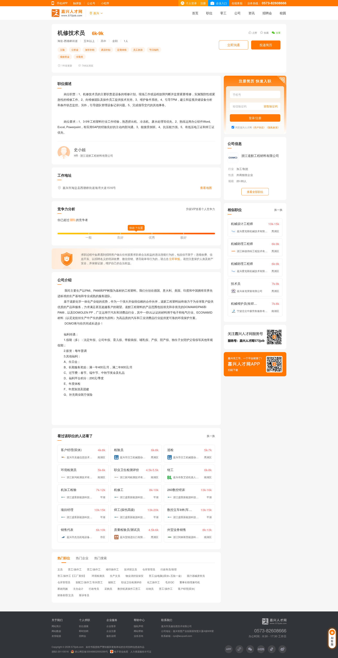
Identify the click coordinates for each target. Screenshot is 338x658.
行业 (231, 169)
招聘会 (267, 13)
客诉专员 (84, 595)
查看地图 (206, 188)
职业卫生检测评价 (131, 582)
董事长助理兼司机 (190, 582)
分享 (278, 32)
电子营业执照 (121, 651)
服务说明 (111, 636)
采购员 (108, 589)
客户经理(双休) (186, 589)
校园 (283, 13)
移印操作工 (112, 569)
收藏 (266, 32)
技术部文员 (130, 569)
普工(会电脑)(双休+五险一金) (165, 576)
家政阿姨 (63, 589)
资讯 (251, 13)
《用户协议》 (259, 127)
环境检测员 (98, 576)
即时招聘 (83, 631)
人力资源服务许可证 (140, 651)
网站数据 (56, 631)
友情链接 (56, 636)
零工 (223, 13)
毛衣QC (169, 582)
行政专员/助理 (169, 569)
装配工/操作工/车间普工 (89, 582)
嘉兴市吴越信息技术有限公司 (176, 626)
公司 (237, 13)
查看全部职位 (255, 192)
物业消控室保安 (134, 576)
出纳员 (150, 589)
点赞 (254, 32)
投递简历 (266, 45)
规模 (231, 181)
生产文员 (115, 576)
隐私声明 (138, 626)
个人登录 (191, 3)
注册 (203, 3)
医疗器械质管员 (196, 576)
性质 (231, 175)
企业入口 (221, 3)
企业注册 (111, 631)
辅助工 (112, 582)
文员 (60, 569)
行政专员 (94, 589)
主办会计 (78, 589)
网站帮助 (138, 631)
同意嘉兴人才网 (243, 127)
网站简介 (56, 626)
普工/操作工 (75, 569)
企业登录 (111, 626)
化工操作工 (153, 582)
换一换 (211, 436)
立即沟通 (233, 45)
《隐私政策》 (273, 127)
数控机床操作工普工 (129, 589)
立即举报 (174, 259)
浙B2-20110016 (60, 651)
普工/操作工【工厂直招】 (72, 576)
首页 (195, 13)
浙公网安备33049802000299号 (91, 651)
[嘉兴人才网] (67, 13)
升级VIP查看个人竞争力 (200, 209)
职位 (209, 13)
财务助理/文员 (66, 595)
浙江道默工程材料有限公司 (260, 155)
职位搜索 (83, 626)
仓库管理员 (148, 569)
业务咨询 (138, 636)
